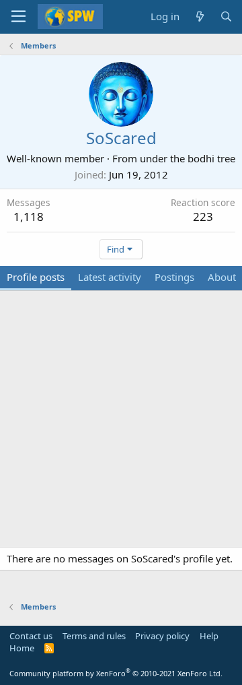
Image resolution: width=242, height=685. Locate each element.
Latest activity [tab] (109, 277)
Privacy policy (162, 636)
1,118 (28, 216)
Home (21, 648)
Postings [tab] (174, 277)
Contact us (30, 636)
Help (209, 636)
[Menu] (18, 17)
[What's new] (199, 16)
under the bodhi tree (187, 158)
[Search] (226, 16)
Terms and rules (94, 636)
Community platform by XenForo (116, 673)
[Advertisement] (121, 425)
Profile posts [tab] (36, 277)
